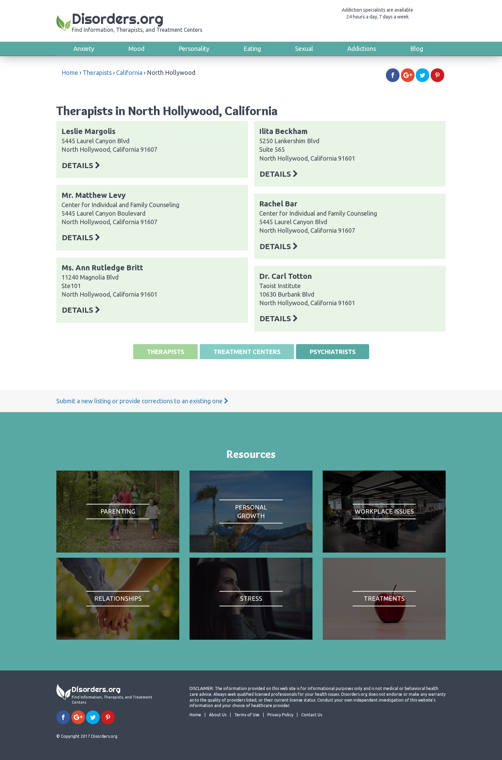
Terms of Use (247, 714)
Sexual (304, 48)
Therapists (97, 72)
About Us (217, 714)
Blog (416, 48)
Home (69, 72)
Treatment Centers (246, 351)
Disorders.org (137, 21)
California (129, 72)
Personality (194, 48)
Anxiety (83, 48)
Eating (252, 48)
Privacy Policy (280, 714)
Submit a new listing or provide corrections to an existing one (140, 400)
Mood (136, 48)
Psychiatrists (332, 351)
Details (78, 165)
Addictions (361, 48)
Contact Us (311, 714)
